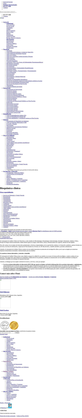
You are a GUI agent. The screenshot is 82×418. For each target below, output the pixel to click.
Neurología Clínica (11, 69)
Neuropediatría (10, 78)
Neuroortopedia (10, 158)
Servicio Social (10, 26)
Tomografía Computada (12, 134)
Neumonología (10, 155)
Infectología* (9, 152)
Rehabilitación (10, 365)
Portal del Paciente (8, 2)
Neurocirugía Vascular (12, 109)
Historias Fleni (10, 372)
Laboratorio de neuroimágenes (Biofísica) (16, 127)
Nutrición (8, 160)
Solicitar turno (10, 48)
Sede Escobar (9, 42)
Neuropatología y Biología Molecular (15, 76)
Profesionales (9, 129)
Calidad (8, 29)
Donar (4, 3)
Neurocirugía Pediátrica (12, 106)
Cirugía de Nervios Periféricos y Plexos (16, 96)
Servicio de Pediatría (11, 165)
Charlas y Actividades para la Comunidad (16, 180)
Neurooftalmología (11, 72)
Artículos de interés (11, 374)
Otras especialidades (6, 192)
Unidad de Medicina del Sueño (14, 86)
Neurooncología (10, 73)
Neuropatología (10, 368)
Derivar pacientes (4, 278)
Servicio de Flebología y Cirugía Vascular (16, 164)
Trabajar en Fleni (10, 36)
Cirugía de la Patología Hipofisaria (15, 95)
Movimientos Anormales (12, 63)
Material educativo (11, 397)
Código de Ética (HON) (22, 416)
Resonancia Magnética (12, 132)
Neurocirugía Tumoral (12, 108)
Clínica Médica (10, 144)
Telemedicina (9, 85)
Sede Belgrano (10, 40)
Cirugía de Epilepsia (11, 92)
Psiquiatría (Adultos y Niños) (13, 161)
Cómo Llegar (9, 45)
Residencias (9, 183)
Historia (8, 33)
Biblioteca (9, 177)
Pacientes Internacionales (10, 5)
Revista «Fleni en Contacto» (13, 38)
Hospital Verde (4, 334)
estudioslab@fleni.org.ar (6, 238)
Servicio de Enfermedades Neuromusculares (17, 82)
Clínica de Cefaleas (11, 55)
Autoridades (9, 27)
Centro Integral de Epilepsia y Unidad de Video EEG (19, 52)
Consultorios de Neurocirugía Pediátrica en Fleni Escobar (20, 101)
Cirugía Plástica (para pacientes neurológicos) (17, 142)
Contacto (5, 7)
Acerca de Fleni (10, 25)
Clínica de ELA (10, 58)
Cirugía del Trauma (11, 99)
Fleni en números (10, 30)
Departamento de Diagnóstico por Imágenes (17, 121)
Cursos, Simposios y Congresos (14, 178)
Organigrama (9, 35)
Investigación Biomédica (12, 184)
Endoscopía (9, 102)
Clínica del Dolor (10, 59)
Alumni (8, 400)
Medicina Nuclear (10, 128)
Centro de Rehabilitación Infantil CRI (15, 116)
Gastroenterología (10, 149)
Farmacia (8, 148)
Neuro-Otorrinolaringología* (13, 157)
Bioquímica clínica (11, 138)
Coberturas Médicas (11, 43)
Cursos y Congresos (11, 394)
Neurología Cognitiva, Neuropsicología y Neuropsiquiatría (21, 71)
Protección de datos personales (7, 416)
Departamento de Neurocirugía (14, 89)
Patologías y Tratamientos (12, 375)
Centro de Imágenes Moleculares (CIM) (16, 122)
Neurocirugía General (11, 105)
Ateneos (8, 175)
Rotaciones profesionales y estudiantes (16, 181)
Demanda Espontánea (11, 60)
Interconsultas (9, 125)
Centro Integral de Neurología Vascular (16, 53)
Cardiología (9, 139)
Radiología (9, 131)
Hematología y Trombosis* (13, 151)
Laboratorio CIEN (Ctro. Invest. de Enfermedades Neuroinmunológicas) (24, 62)
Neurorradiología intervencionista (14, 111)
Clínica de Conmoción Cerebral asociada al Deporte (19, 56)
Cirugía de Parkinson (11, 98)
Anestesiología (10, 137)
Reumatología (9, 162)
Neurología (9, 50)
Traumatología (10, 167)
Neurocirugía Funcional (12, 104)
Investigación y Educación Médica (15, 172)
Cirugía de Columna (11, 91)
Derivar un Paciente (11, 395)
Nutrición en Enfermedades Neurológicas (16, 79)
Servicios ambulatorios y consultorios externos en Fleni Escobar (22, 118)
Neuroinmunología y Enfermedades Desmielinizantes (19, 68)
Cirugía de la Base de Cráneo (13, 94)
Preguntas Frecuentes (11, 46)
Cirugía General (10, 141)
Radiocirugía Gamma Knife (13, 112)
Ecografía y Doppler (11, 124)
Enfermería (9, 147)
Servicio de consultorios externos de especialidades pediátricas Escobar (24, 81)
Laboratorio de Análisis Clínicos (14, 154)
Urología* (9, 168)
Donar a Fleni (9, 32)
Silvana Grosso (6, 237)
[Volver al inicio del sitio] (2, 18)
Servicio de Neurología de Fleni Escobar (16, 83)
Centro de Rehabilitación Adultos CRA (16, 115)
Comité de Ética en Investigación (14, 174)
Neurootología (10, 75)
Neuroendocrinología (11, 65)
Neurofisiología (10, 66)
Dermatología (9, 145)
